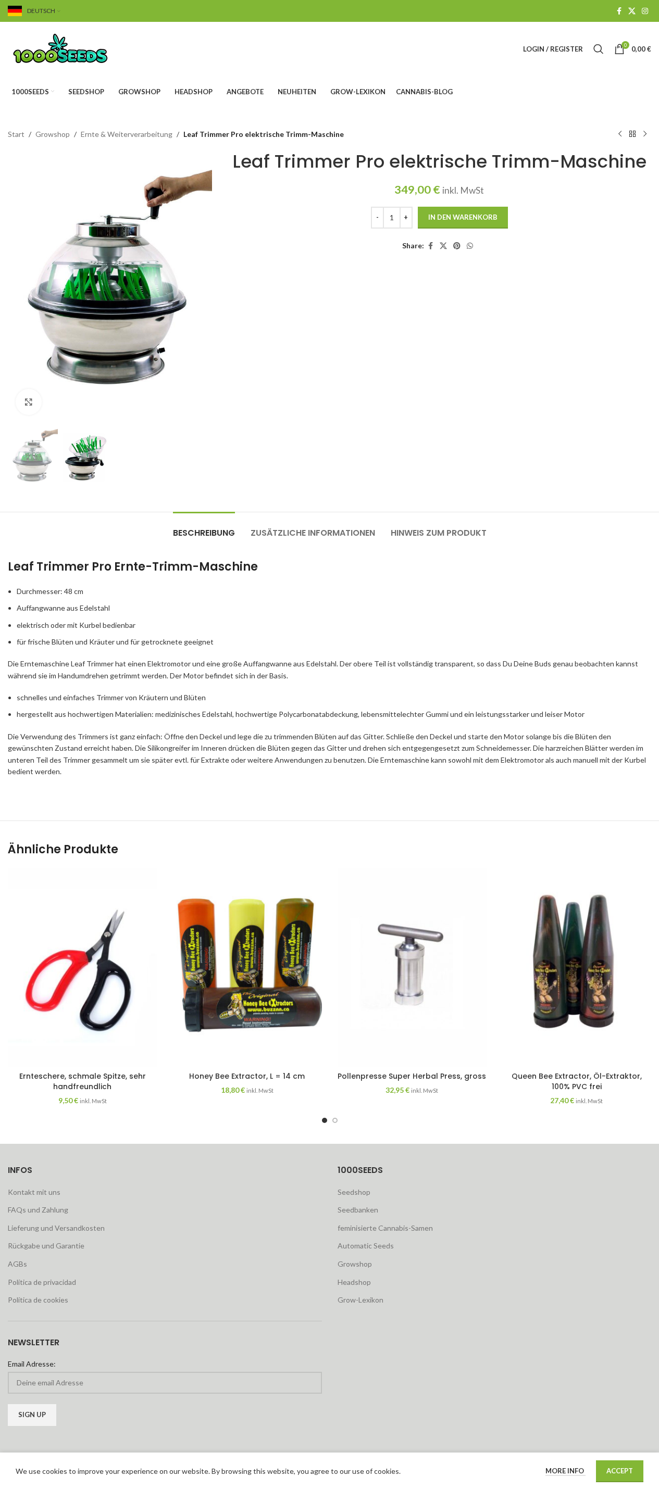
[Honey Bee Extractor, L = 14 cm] (246, 967)
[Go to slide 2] (335, 1120)
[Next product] (645, 134)
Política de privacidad (42, 1282)
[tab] (204, 528)
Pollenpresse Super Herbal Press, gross (412, 1076)
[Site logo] (73, 48)
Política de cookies (38, 1299)
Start (16, 134)
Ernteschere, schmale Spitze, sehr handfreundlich (82, 1081)
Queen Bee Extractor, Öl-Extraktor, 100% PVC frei (577, 1081)
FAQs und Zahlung (38, 1209)
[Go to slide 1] (324, 1120)
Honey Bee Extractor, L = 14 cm (247, 1076)
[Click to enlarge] (29, 402)
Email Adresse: (32, 1363)
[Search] (598, 49)
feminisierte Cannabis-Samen (385, 1227)
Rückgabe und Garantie (46, 1245)
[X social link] (632, 11)
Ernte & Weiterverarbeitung (126, 134)
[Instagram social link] (645, 11)
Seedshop (354, 1192)
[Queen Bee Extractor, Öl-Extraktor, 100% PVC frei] (576, 967)
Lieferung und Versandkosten (56, 1227)
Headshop (354, 1282)
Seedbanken (358, 1209)
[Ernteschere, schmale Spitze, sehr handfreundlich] (82, 967)
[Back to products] (632, 134)
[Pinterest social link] (457, 246)
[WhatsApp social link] (470, 246)
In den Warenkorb (463, 217)
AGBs (17, 1263)
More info (565, 1471)
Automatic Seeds (366, 1245)
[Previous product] (620, 134)
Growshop (52, 134)
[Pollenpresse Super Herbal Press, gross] (412, 967)
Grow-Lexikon (360, 1299)
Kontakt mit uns (34, 1192)
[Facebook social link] (619, 11)
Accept (619, 1471)
